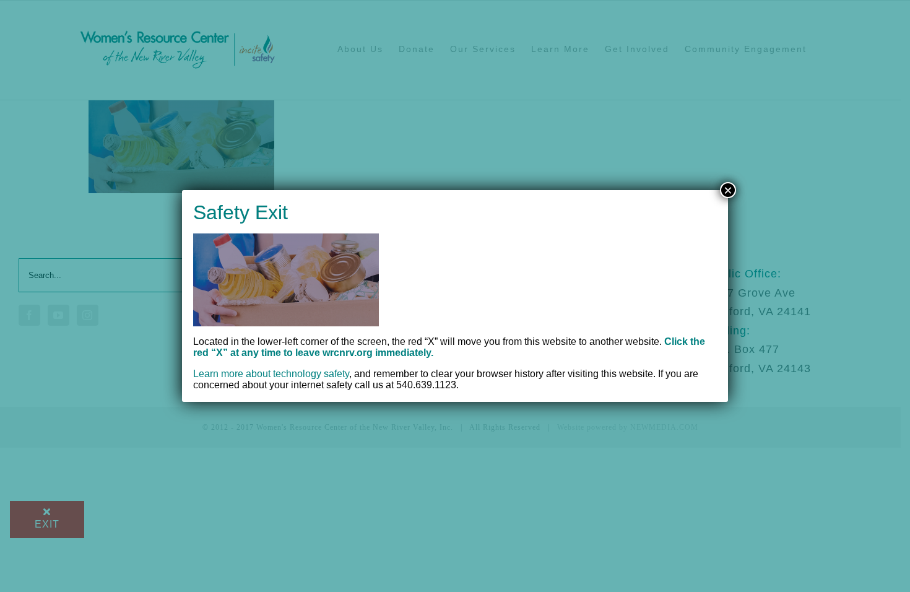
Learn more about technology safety (271, 373)
